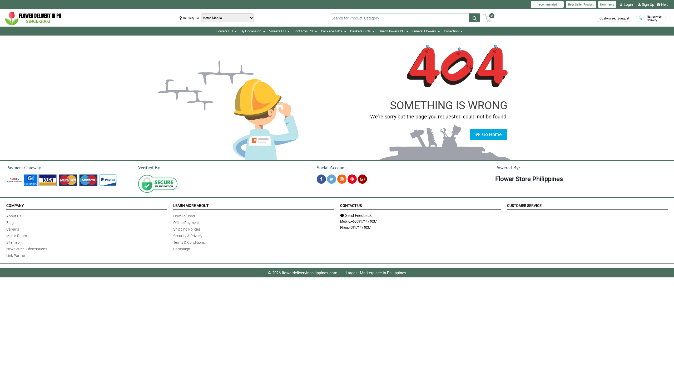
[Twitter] (331, 179)
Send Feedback (358, 215)
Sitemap (13, 242)
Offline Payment (186, 222)
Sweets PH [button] (277, 31)
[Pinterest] (352, 179)
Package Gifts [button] (331, 31)
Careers (12, 229)
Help (664, 4)
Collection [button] (451, 31)
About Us (13, 215)
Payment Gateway (23, 167)
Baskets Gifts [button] (360, 31)
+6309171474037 (364, 221)
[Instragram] (341, 179)
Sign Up (648, 4)
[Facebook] (321, 179)
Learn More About (191, 205)
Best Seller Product (581, 4)
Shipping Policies (187, 229)
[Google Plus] (362, 179)
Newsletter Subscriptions (26, 248)
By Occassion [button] (251, 31)
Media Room (16, 235)
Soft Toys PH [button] (303, 31)
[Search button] (474, 17)
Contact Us (351, 205)
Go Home (492, 134)
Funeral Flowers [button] (424, 31)
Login (628, 4)
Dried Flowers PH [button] (391, 31)
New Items (607, 4)
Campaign (181, 248)
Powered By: (507, 167)
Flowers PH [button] (224, 31)
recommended (547, 4)
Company (15, 205)
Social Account (331, 167)
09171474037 (360, 227)
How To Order (184, 215)
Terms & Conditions (189, 242)
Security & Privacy (187, 235)
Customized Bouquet (614, 18)
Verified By (149, 167)
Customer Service (524, 205)
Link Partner (16, 255)
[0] (487, 17)
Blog (10, 222)
